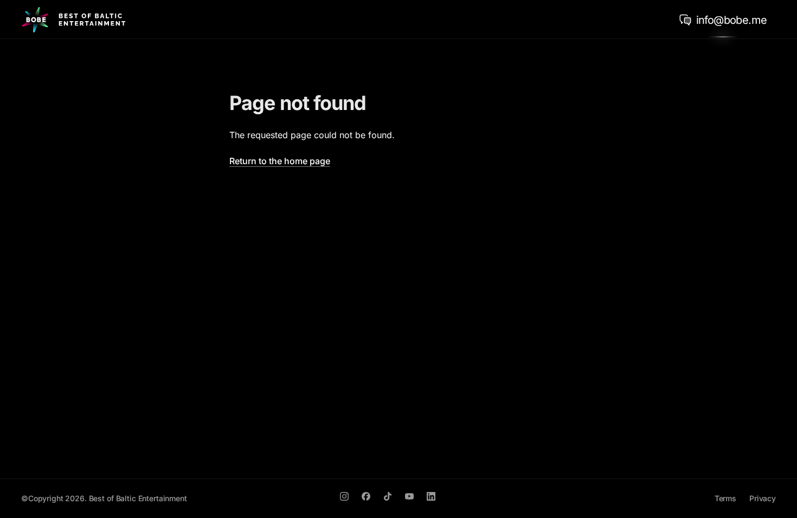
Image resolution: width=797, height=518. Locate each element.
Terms (725, 498)
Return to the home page (279, 161)
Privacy (762, 498)
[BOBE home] (73, 19)
